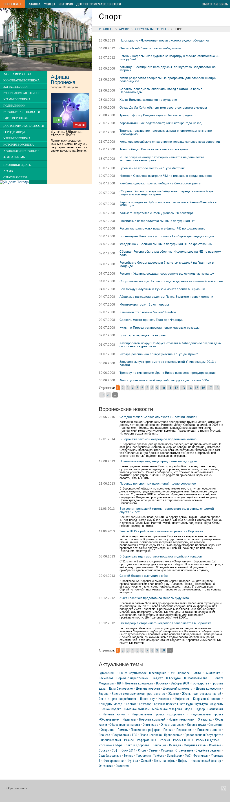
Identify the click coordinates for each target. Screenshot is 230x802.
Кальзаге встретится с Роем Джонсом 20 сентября (156, 213)
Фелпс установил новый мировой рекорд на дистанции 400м (164, 380)
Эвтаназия (106, 766)
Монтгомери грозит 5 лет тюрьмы (144, 304)
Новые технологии (181, 719)
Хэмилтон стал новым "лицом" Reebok (147, 312)
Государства (200, 683)
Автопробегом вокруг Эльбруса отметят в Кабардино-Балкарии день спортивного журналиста (170, 344)
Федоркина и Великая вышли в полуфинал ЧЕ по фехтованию (165, 244)
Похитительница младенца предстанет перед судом (158, 461)
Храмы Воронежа (17, 99)
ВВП (120, 683)
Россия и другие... (208, 740)
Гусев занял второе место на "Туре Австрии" (152, 168)
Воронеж (162, 683)
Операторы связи (172, 725)
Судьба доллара (110, 756)
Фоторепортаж (114, 761)
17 (210, 388)
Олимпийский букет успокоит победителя (150, 48)
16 (203, 388)
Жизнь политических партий (201, 694)
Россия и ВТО (183, 740)
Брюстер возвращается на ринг (142, 335)
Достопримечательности (98, 4)
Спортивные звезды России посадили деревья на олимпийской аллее (171, 281)
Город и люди (14, 132)
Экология (122, 766)
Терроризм (143, 756)
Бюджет (157, 678)
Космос (131, 704)
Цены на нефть (164, 761)
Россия (165, 740)
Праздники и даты (17, 164)
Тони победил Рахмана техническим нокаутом (153, 149)
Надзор (200, 709)
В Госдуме (173, 678)
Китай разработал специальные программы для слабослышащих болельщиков (167, 79)
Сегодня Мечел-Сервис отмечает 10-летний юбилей (158, 417)
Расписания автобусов (21, 93)
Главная (106, 29)
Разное (129, 740)
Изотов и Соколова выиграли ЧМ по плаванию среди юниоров (165, 175)
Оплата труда (196, 725)
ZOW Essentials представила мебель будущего (154, 598)
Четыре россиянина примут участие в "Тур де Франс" (158, 354)
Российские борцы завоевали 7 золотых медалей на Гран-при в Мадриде (166, 264)
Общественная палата (124, 725)
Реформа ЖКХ (147, 740)
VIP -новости (180, 673)
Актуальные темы (150, 29)
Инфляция (182, 699)
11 (169, 388)
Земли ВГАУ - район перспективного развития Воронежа (161, 531)
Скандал (175, 745)
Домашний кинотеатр (178, 689)
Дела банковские (121, 689)
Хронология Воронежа (21, 151)
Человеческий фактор (206, 761)
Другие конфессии (208, 689)
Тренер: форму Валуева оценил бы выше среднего (157, 115)
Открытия (107, 730)
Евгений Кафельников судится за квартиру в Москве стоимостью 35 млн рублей (169, 57)
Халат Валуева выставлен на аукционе (148, 99)
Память (123, 730)
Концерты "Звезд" (111, 704)
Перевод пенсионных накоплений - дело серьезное (157, 483)
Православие (173, 735)
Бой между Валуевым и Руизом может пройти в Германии (162, 289)
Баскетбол (106, 678)
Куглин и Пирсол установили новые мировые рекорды (159, 327)
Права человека (150, 735)
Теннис (128, 756)
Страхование (184, 750)
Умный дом (174, 756)
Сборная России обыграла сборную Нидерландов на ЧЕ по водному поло (170, 253)
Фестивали (200, 756)
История (65, 4)
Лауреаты (216, 704)
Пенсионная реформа (145, 730)
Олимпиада (150, 725)
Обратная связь (215, 4)
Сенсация (159, 745)
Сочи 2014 (128, 750)
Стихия (153, 750)
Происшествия (111, 740)
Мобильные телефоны (167, 709)
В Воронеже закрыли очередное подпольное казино (158, 439)
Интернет (165, 699)
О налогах (205, 719)
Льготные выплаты (136, 709)
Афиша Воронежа (17, 74)
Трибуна (158, 756)
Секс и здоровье (137, 745)
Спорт (142, 750)
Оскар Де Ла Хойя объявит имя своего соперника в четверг (163, 107)
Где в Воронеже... (16, 118)
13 (183, 388)
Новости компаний (152, 719)
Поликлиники (14, 105)
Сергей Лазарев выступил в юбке (143, 575)
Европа (103, 694)
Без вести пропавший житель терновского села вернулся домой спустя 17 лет (166, 510)
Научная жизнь (114, 714)
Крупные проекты (166, 704)
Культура (201, 704)
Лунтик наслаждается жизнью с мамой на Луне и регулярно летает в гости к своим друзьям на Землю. (69, 145)
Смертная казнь (195, 745)
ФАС (188, 756)
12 (176, 388)
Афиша (34, 4)
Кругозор (145, 704)
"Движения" (107, 673)
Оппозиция (215, 725)
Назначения (215, 709)
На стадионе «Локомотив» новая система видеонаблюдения (164, 40)
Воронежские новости (21, 112)
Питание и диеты (209, 730)
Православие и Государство (204, 735)
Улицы (49, 4)
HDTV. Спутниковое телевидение (142, 673)
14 (190, 388)
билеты (80, 124)
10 (163, 388)
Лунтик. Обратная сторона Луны (66, 133)
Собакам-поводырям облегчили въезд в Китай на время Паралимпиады (160, 90)
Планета (104, 735)
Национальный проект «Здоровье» (158, 714)
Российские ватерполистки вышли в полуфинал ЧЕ (157, 221)
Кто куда (186, 704)
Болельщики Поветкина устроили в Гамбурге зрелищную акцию (166, 236)
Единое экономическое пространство (138, 694)
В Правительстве (196, 678)
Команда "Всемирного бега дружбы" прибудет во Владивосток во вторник (167, 68)
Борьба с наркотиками (132, 678)
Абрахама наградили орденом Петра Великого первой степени (166, 296)
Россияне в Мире (111, 745)
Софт (115, 750)
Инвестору (147, 699)
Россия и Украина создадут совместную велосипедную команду (166, 273)
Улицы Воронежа (17, 138)
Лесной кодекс (111, 709)
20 (108, 395)
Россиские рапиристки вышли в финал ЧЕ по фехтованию (162, 228)
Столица (167, 750)
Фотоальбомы (14, 157)
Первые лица (185, 730)
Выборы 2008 (180, 683)
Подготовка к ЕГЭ (125, 735)
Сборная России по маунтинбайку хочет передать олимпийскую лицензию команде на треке (166, 192)
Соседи (104, 750)
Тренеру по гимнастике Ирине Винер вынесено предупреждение (167, 372)
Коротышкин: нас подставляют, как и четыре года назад (160, 123)
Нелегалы (129, 719)
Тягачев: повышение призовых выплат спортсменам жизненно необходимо (165, 132)
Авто (197, 673)
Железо (173, 694)
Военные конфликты (139, 683)
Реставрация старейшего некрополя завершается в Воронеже (165, 623)
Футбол (133, 761)
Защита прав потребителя (117, 699)
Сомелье (215, 745)
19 (102, 395)
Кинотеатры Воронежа (21, 80)
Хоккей (146, 761)
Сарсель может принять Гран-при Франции (151, 319)
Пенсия (168, 730)
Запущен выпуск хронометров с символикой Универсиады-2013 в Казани (167, 363)
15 (196, 388)
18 (217, 388)
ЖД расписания (15, 86)
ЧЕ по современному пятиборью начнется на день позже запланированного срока (161, 158)
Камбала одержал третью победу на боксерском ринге (160, 183)
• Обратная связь (15, 788)
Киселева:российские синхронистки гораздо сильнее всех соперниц (169, 141)
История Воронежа (18, 144)
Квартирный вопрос (207, 699)
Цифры (182, 761)
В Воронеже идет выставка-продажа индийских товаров (160, 556)
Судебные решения (208, 750)
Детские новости (148, 689)
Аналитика (213, 673)
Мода (188, 709)
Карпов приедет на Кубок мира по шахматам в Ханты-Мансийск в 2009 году (168, 203)
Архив (124, 29)
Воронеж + (12, 4)
